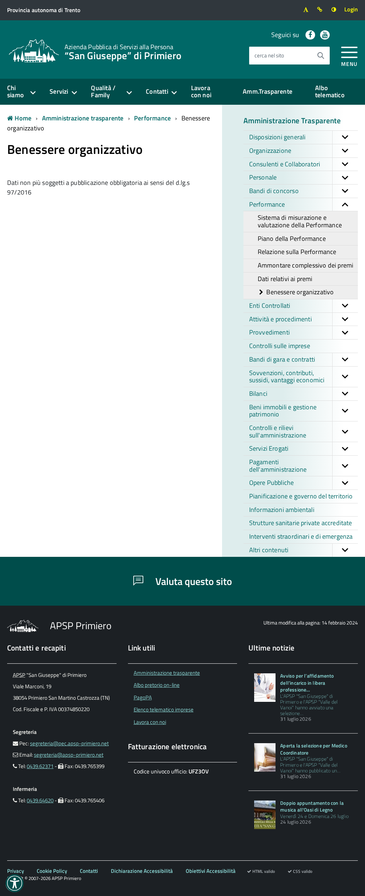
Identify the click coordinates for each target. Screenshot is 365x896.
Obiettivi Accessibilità (211, 871)
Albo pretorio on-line (157, 685)
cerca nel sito (269, 55)
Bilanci (258, 393)
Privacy (15, 871)
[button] (345, 137)
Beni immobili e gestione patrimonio (283, 410)
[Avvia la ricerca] (321, 55)
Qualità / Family (103, 91)
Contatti (157, 91)
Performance (152, 118)
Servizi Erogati (269, 448)
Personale (263, 177)
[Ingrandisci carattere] (305, 9)
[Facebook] (310, 35)
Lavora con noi (201, 91)
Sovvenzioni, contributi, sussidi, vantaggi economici (287, 376)
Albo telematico (330, 91)
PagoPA (143, 697)
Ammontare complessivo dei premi (306, 265)
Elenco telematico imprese (164, 709)
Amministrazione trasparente (83, 118)
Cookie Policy (52, 871)
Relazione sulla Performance (297, 252)
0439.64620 (40, 800)
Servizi (59, 91)
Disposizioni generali (277, 137)
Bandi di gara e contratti (282, 359)
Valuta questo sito (192, 581)
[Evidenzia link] (320, 9)
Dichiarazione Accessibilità (142, 871)
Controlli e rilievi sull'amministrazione (278, 431)
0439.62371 (40, 766)
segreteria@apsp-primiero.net (68, 755)
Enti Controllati (270, 305)
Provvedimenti (269, 332)
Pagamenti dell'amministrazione (278, 465)
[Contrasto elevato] (333, 9)
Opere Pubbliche (271, 482)
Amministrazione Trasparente (292, 120)
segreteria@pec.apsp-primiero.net (69, 743)
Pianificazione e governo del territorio (301, 496)
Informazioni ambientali (281, 509)
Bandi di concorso (274, 191)
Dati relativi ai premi (285, 279)
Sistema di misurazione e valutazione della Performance (300, 221)
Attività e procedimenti (280, 319)
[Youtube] (325, 35)
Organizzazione (270, 150)
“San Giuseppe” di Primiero (123, 51)
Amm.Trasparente (267, 91)
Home (22, 118)
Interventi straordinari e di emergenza (301, 536)
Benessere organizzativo (299, 292)
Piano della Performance (292, 238)
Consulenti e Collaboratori (284, 164)
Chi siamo (15, 91)
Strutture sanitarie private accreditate (300, 523)
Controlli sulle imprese (279, 346)
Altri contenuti (269, 550)
